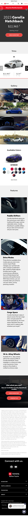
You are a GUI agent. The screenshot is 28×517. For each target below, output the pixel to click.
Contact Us (14, 398)
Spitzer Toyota (11, 500)
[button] (26, 9)
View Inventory (14, 35)
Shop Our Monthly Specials (14, 7)
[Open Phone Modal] (18, 3)
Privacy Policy (4, 505)
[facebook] (11, 467)
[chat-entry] (24, 512)
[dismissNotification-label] (25, 504)
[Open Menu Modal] (2, 3)
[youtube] (16, 467)
